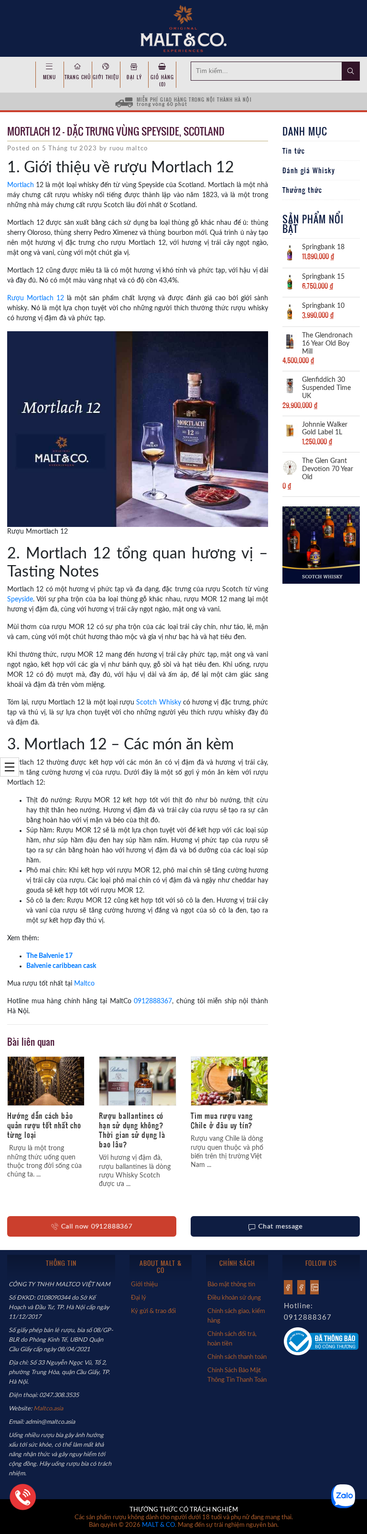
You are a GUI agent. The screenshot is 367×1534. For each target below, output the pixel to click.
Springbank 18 (323, 247)
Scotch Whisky (158, 702)
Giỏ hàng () (162, 80)
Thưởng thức (302, 190)
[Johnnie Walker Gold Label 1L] (289, 429)
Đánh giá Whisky (308, 170)
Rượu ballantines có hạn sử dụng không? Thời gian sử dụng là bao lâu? (132, 1129)
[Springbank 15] (289, 281)
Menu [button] (49, 77)
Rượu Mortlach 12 (35, 298)
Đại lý (134, 77)
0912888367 (153, 1001)
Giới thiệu (106, 77)
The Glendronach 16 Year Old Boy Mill (327, 343)
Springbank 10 (323, 306)
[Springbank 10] (289, 311)
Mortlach (20, 185)
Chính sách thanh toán (237, 1357)
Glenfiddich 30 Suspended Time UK (326, 388)
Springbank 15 (323, 276)
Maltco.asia (49, 1408)
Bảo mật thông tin (231, 1284)
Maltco (84, 983)
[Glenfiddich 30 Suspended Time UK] (289, 385)
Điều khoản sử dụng (234, 1298)
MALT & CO (158, 1525)
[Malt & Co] (183, 27)
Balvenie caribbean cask (61, 966)
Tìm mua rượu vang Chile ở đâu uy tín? (222, 1120)
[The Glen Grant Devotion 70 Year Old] (289, 466)
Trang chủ (78, 77)
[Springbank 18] (289, 252)
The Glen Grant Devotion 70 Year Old (327, 469)
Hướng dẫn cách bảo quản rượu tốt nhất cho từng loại (44, 1125)
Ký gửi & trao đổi (153, 1311)
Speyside (20, 599)
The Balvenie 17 (49, 956)
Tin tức (293, 151)
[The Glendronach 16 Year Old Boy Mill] (289, 341)
